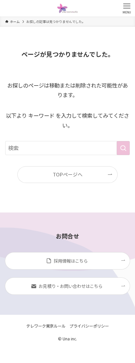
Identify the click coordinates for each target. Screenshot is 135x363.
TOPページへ (68, 174)
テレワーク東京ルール (46, 326)
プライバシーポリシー (89, 326)
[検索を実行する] (123, 148)
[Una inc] (67, 8)
